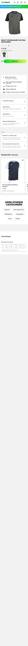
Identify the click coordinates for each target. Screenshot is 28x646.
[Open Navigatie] (25, 2)
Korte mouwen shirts (19, 209)
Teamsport (6, 209)
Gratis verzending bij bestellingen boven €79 (14, 82)
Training (18, 218)
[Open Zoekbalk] (14, 2)
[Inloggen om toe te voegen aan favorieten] (2, 61)
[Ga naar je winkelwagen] (21, 2)
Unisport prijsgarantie (11, 89)
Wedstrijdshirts (8, 214)
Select (10, 218)
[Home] (5, 2)
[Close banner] (26, 6)
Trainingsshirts (19, 214)
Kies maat (15, 61)
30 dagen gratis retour (11, 86)
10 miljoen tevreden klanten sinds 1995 (15, 92)
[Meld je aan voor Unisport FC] (18, 2)
